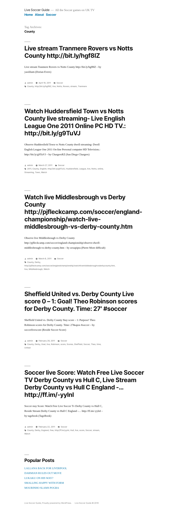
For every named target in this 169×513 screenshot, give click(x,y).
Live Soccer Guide (36, 10)
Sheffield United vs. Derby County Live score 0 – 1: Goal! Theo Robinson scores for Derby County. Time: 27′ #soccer (80, 301)
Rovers (66, 86)
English (43, 169)
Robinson (55, 344)
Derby (37, 262)
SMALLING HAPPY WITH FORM (44, 483)
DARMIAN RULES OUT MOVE (42, 473)
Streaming (29, 172)
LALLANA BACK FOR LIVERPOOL (45, 468)
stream (73, 86)
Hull (72, 430)
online (100, 169)
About (39, 14)
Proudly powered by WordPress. (57, 503)
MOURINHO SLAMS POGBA (41, 488)
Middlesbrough (36, 269)
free (52, 430)
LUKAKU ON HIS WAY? (38, 478)
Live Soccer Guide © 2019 (87, 503)
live (54, 86)
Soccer (51, 14)
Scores (70, 344)
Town (37, 172)
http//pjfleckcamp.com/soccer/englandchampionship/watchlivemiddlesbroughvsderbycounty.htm (69, 265)
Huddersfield (72, 169)
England (45, 430)
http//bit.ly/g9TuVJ (56, 169)
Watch (44, 172)
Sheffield (78, 344)
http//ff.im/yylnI (62, 430)
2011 (29, 169)
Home (28, 14)
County (30, 86)
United (27, 348)
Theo (93, 344)
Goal (43, 344)
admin (30, 83)
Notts (59, 86)
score (63, 344)
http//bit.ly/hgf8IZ (43, 86)
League (82, 169)
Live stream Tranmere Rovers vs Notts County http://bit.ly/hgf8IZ (78, 51)
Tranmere (82, 86)
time (99, 344)
